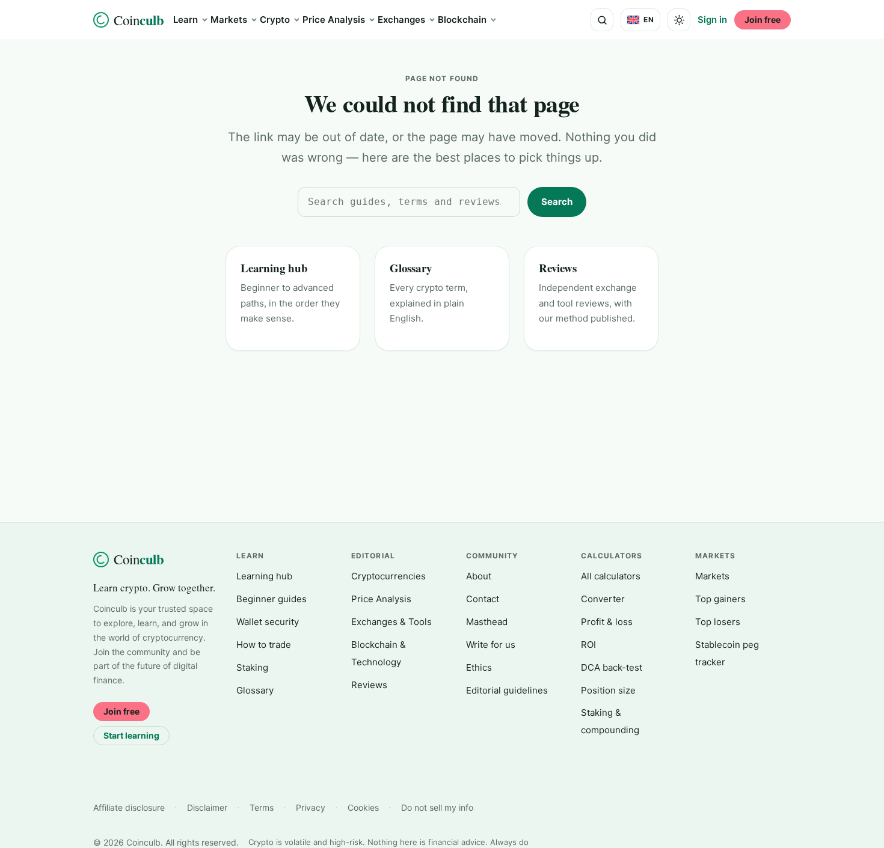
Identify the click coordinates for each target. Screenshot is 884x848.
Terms (262, 807)
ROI (588, 644)
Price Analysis (333, 19)
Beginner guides (271, 599)
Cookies (363, 807)
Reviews (558, 268)
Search (556, 201)
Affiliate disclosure (129, 807)
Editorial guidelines (507, 690)
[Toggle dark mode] (679, 19)
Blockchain (462, 19)
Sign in (712, 19)
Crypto (275, 19)
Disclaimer (207, 807)
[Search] (602, 19)
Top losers (717, 621)
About (478, 576)
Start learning (131, 735)
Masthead (487, 621)
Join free (762, 19)
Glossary (411, 268)
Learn (185, 19)
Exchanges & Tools (391, 621)
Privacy (310, 807)
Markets (228, 19)
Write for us (490, 644)
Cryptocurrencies (388, 576)
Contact (482, 599)
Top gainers (720, 599)
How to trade (263, 644)
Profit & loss (607, 621)
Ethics (479, 667)
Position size (608, 690)
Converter (603, 599)
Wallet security (267, 621)
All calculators (610, 576)
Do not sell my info (437, 807)
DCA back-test (611, 667)
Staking (252, 667)
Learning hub (274, 268)
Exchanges (401, 19)
